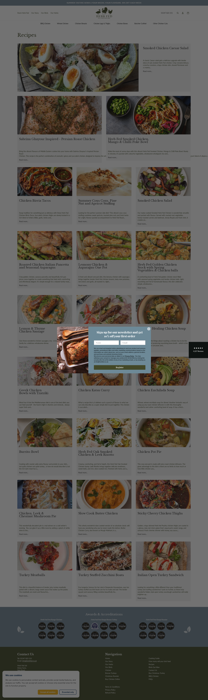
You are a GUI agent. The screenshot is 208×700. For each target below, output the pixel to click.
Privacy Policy (129, 356)
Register (120, 367)
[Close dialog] (149, 329)
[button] (198, 350)
